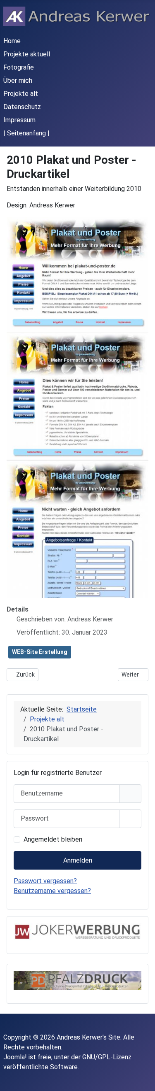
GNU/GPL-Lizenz (106, 1057)
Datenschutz (22, 107)
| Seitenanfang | (26, 133)
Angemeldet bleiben (53, 839)
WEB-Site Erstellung (39, 652)
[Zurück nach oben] (140, 1075)
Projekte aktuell (26, 54)
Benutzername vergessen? (52, 891)
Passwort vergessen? (45, 881)
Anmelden (77, 860)
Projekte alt (20, 94)
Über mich (17, 80)
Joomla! (15, 1057)
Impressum (19, 120)
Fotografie (18, 67)
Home (12, 41)
